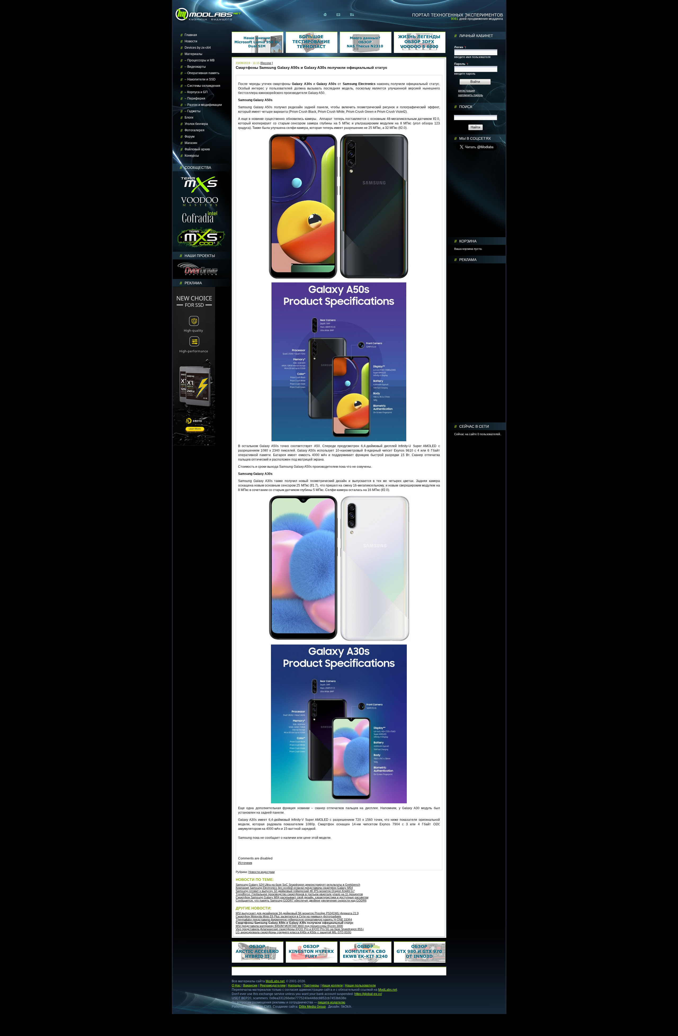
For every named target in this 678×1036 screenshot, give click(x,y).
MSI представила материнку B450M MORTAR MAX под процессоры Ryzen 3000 (289, 925)
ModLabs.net (275, 981)
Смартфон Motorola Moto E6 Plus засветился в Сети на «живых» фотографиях (288, 916)
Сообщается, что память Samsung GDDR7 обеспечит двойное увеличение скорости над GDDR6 (301, 900)
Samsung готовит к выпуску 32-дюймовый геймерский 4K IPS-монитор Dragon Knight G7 (295, 891)
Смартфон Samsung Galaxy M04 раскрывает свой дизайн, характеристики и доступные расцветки (302, 897)
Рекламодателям (273, 985)
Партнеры (311, 985)
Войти (475, 82)
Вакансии (250, 985)
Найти (475, 127)
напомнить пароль (470, 95)
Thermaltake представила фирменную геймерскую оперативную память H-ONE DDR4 (294, 919)
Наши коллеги (332, 985)
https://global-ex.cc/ (368, 994)
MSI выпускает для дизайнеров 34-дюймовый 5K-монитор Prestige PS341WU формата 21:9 (297, 913)
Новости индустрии (261, 871)
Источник (245, 863)
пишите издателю (331, 1002)
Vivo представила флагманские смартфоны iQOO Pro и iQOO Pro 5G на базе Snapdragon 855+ (300, 929)
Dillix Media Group (312, 1006)
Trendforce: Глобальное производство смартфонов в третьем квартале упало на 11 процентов (299, 894)
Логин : (460, 47)
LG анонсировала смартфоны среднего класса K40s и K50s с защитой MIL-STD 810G (293, 932)
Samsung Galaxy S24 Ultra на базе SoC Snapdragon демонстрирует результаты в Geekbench (298, 884)
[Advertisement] (476, 343)
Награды (294, 985)
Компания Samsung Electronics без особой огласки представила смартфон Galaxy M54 (294, 887)
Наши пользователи (360, 985)
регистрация (466, 90)
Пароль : (461, 63)
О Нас (236, 985)
